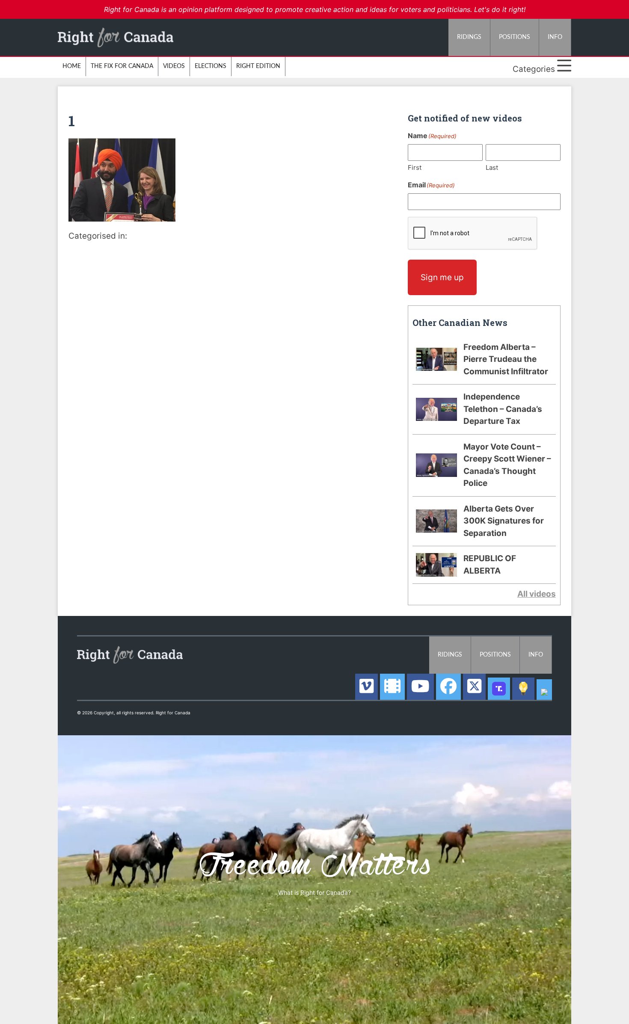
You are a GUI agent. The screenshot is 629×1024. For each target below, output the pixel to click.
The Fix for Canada (122, 66)
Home (71, 66)
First (414, 167)
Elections (210, 66)
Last (492, 167)
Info (555, 37)
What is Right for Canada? (314, 892)
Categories (535, 69)
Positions (514, 37)
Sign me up (442, 277)
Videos (174, 66)
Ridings (469, 37)
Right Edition (258, 66)
